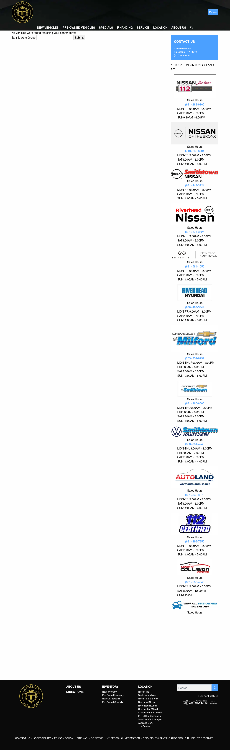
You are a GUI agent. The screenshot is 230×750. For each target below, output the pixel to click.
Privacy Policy (64, 738)
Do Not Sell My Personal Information (116, 738)
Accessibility (42, 738)
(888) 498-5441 (194, 307)
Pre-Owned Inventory (113, 695)
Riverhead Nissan (147, 702)
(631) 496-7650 (194, 541)
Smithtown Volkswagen (149, 719)
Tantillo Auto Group (24, 37)
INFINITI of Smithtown (149, 715)
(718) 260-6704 (194, 151)
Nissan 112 (143, 691)
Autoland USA (145, 722)
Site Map (82, 738)
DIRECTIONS (75, 691)
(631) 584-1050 (194, 266)
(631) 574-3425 (194, 232)
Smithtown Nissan (147, 695)
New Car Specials (111, 698)
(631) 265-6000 (194, 403)
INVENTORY (110, 686)
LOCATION (145, 686)
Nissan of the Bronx (148, 698)
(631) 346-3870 (194, 495)
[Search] (215, 687)
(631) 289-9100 (181, 55)
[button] (48, 27)
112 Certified (144, 726)
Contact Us (23, 738)
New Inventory (109, 691)
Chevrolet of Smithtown (150, 712)
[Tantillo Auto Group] (22, 12)
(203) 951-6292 (194, 358)
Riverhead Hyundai (147, 705)
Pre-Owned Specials (112, 702)
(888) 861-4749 (194, 444)
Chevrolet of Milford (148, 709)
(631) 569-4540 (194, 582)
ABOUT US (73, 686)
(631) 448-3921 (194, 185)
